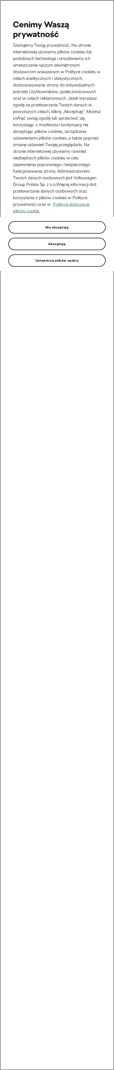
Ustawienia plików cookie (57, 260)
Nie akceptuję (57, 227)
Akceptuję (57, 244)
